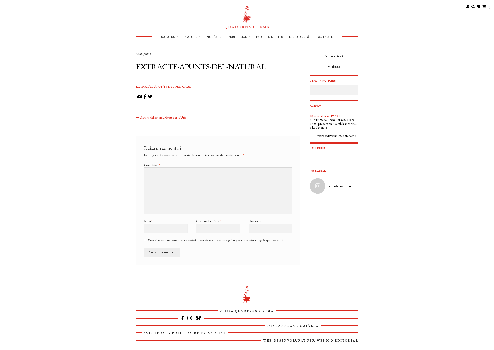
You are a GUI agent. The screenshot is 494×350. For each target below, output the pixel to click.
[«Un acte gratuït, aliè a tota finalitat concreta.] (346, 219)
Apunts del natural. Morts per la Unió (163, 117)
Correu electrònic (208, 221)
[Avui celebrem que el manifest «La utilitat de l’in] (322, 232)
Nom (148, 221)
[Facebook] (145, 96)
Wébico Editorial (337, 340)
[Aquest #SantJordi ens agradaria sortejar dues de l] (322, 219)
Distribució (299, 37)
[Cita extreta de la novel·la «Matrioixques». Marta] (322, 260)
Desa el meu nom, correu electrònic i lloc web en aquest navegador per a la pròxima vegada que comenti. (215, 240)
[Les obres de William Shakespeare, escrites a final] (322, 205)
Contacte (324, 37)
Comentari (152, 165)
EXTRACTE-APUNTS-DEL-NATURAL (163, 86)
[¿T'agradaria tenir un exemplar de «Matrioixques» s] (322, 246)
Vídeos (334, 66)
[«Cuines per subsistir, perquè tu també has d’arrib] (346, 260)
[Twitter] (150, 97)
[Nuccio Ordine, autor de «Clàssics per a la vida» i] (346, 232)
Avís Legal (156, 333)
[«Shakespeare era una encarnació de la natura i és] (346, 205)
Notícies (214, 37)
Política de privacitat (199, 333)
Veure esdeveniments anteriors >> (337, 136)
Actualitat (334, 56)
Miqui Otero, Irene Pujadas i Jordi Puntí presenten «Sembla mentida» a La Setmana (334, 124)
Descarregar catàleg (293, 326)
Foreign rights (269, 37)
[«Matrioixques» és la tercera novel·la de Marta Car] (346, 246)
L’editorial (237, 37)
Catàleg (168, 37)
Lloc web (255, 221)
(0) (488, 7)
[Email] (139, 97)
